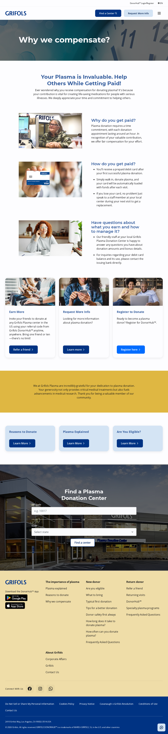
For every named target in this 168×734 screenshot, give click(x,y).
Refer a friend (134, 588)
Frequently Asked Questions (103, 642)
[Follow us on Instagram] (40, 689)
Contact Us (52, 672)
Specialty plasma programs (142, 608)
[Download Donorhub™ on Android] (16, 597)
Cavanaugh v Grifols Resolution (116, 703)
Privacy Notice (86, 703)
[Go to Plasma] (15, 13)
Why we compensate (58, 601)
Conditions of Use (148, 703)
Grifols (50, 665)
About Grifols (54, 652)
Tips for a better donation (101, 608)
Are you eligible (95, 588)
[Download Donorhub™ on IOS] (15, 605)
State (34, 525)
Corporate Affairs (56, 659)
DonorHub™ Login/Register (142, 3)
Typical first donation (99, 601)
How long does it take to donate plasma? (100, 623)
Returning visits (135, 595)
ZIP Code (36, 504)
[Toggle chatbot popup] (161, 727)
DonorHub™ (133, 601)
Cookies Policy (66, 703)
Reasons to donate (57, 595)
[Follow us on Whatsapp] (51, 689)
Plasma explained (56, 588)
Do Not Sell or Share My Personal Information (29, 703)
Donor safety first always (101, 614)
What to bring (94, 595)
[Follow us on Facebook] (30, 689)
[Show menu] (159, 13)
